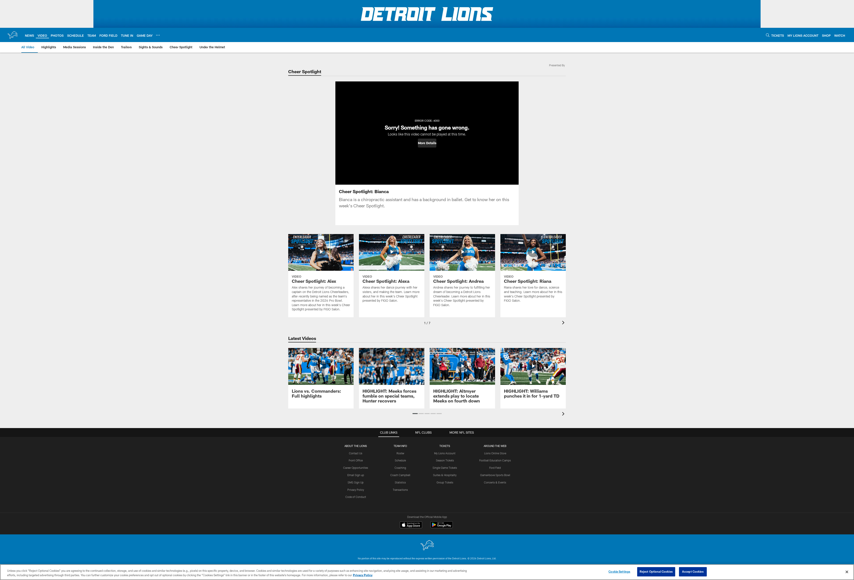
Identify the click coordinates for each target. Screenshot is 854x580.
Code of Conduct (355, 496)
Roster (400, 453)
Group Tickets (445, 482)
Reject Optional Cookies (656, 571)
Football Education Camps (495, 460)
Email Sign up (355, 475)
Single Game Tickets (445, 467)
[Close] (847, 572)
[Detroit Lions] (427, 545)
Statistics (400, 482)
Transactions (400, 489)
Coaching (400, 467)
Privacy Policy (355, 489)
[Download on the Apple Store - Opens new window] (411, 525)
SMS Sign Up (356, 482)
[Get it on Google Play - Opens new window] (441, 526)
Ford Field (495, 467)
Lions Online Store (495, 453)
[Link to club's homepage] (12, 35)
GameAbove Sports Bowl (495, 475)
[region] (427, 572)
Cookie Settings (619, 571)
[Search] (767, 35)
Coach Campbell (400, 475)
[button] (427, 143)
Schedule (400, 460)
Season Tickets (445, 460)
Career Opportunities (355, 467)
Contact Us (355, 453)
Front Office (356, 460)
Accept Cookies (693, 571)
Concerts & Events (495, 482)
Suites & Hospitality (445, 475)
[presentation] (564, 323)
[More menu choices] (158, 35)
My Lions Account (444, 453)
